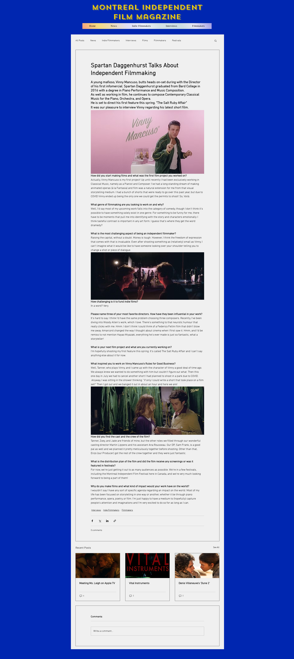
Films (145, 40)
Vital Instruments (139, 583)
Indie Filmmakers (111, 40)
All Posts (79, 40)
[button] (215, 40)
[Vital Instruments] (147, 565)
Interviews (131, 40)
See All (216, 547)
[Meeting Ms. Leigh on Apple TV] (98, 565)
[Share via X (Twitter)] (99, 520)
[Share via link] (114, 520)
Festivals (176, 40)
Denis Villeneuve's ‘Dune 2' (194, 583)
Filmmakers (160, 40)
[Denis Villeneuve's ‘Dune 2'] (197, 565)
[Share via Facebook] (92, 520)
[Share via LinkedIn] (107, 520)
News (93, 40)
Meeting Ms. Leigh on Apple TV (97, 583)
